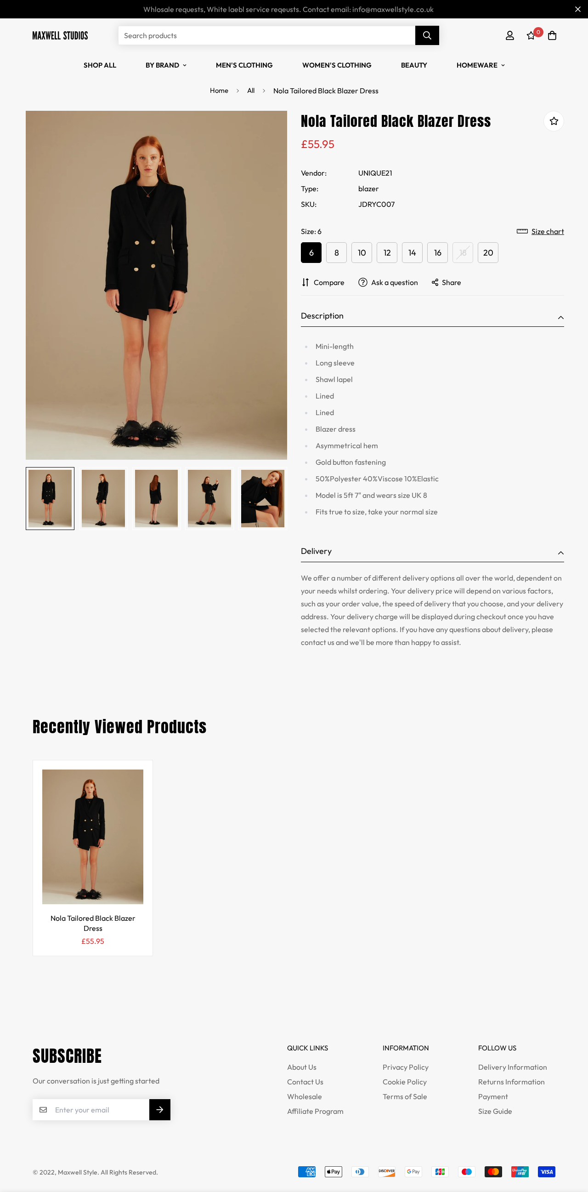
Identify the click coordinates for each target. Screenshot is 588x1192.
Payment (493, 1096)
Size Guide (495, 1111)
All (250, 90)
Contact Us (305, 1081)
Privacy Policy (406, 1067)
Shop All (100, 65)
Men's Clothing (244, 65)
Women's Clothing (337, 65)
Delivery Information (512, 1067)
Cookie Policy (405, 1081)
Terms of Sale (405, 1096)
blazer (368, 188)
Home (219, 90)
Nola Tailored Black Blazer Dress (93, 923)
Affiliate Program (315, 1111)
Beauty (414, 65)
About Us (302, 1067)
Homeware (477, 65)
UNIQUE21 (375, 172)
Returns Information (511, 1081)
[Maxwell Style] (60, 35)
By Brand (162, 65)
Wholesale (304, 1096)
